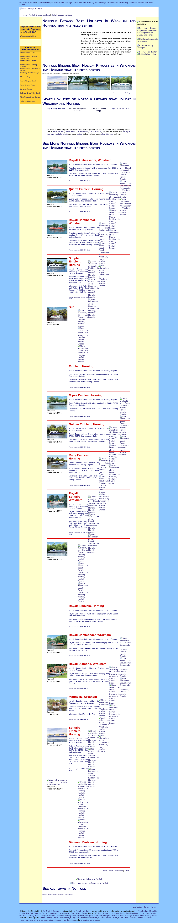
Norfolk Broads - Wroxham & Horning (30, 69)
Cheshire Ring (25, 77)
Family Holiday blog (88, 918)
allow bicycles (107, 134)
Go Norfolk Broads (27, 2)
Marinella (75, 696)
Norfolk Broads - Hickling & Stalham (29, 65)
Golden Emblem (80, 424)
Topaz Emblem (79, 395)
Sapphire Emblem (75, 259)
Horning (97, 189)
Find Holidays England (69, 918)
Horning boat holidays (27, 32)
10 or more (125, 108)
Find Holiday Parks (79, 913)
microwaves (83, 132)
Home (24, 15)
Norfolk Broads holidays (39, 15)
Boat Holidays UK (145, 918)
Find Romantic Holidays (108, 913)
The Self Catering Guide (36, 913)
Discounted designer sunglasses (70, 915)
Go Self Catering (26, 915)
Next (105, 871)
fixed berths (71, 132)
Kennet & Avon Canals (27, 85)
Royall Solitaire (75, 495)
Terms (146, 907)
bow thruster (58, 132)
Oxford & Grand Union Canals (30, 93)
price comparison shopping (51, 920)
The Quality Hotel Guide (58, 913)
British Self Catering (148, 913)
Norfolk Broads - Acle (27, 52)
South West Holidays (127, 918)
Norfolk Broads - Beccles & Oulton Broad (29, 57)
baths (79, 134)
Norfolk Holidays (45, 2)
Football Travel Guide (107, 918)
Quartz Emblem (80, 189)
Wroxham (104, 160)
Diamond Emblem (81, 842)
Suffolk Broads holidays (61, 15)
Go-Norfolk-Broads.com (53, 911)
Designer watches (111, 915)
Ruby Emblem (79, 455)
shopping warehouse (90, 920)
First (127, 871)
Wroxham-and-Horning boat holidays (90, 2)
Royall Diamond (80, 663)
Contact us (137, 907)
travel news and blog (28, 920)
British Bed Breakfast (129, 913)
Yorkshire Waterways (27, 101)
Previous (119, 871)
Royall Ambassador (82, 160)
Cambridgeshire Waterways (29, 73)
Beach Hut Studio (83, 911)
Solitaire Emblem (75, 729)
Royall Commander (82, 634)
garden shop (69, 920)
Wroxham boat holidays (28, 36)
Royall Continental (82, 220)
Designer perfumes (93, 915)
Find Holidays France (129, 915)
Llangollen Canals (26, 89)
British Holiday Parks (49, 918)
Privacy (154, 907)
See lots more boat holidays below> (124, 93)
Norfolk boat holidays (63, 2)
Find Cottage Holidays (45, 915)
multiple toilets (61, 134)
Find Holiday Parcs (148, 915)
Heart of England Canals (28, 81)
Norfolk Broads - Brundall (28, 61)
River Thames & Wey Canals (30, 97)
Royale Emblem (80, 605)
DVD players (95, 132)
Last (111, 871)
